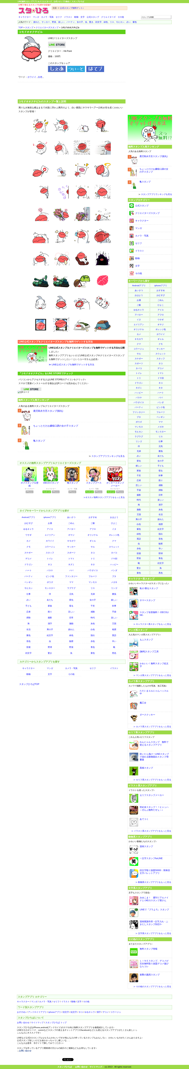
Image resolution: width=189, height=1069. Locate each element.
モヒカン (120, 22)
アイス (50, 529)
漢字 (50, 623)
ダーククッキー (147, 714)
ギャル (93, 541)
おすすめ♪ (21, 1012)
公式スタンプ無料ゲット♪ (72, 8)
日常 (71, 617)
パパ (71, 570)
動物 (76, 17)
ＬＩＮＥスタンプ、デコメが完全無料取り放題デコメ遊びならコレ (154, 963)
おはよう (114, 517)
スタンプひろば (64, 1067)
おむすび (28, 523)
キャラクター (24, 17)
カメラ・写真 (47, 17)
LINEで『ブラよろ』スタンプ (154, 909)
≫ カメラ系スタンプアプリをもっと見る (152, 726)
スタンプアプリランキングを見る (108, 456)
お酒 (50, 523)
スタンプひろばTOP (29, 684)
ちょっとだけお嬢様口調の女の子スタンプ (55, 426)
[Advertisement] (71, 90)
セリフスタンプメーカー (152, 795)
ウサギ (28, 535)
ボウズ (50, 582)
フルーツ (93, 576)
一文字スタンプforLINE (151, 858)
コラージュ (50, 547)
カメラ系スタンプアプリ (141, 681)
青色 (93, 647)
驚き (91, 22)
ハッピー (114, 564)
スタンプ (29, 27)
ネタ (93, 564)
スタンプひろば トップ (56, 1022)
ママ (71, 582)
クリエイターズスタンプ (47, 27)
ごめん (71, 523)
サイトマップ (37, 1022)
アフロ (93, 529)
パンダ (114, 570)
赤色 (93, 641)
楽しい (61, 22)
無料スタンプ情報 (148, 949)
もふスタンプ (146, 639)
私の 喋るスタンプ (149, 588)
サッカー (46, 22)
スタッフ (50, 552)
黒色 (114, 653)
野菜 (54, 22)
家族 (50, 606)
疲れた (36, 22)
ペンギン (28, 582)
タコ (93, 552)
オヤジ (71, 535)
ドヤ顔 (114, 558)
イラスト (68, 17)
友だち (50, 600)
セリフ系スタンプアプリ (141, 732)
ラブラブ (71, 588)
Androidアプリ (28, 517)
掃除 (28, 617)
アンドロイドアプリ (37, 1012)
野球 (50, 647)
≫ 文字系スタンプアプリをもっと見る (153, 933)
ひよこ (114, 523)
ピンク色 (50, 576)
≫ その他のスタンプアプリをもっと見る (152, 986)
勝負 (114, 594)
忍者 (28, 612)
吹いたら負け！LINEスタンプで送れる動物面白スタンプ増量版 (154, 757)
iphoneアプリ (50, 517)
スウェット (114, 547)
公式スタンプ (93, 17)
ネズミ (71, 564)
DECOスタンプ (51, 483)
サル (93, 547)
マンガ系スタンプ (137, 630)
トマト (71, 558)
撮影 (50, 617)
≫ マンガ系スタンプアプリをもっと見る (152, 675)
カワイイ (31, 77)
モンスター (50, 588)
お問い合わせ (23, 1022)
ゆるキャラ (28, 529)
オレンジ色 (114, 535)
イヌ (114, 529)
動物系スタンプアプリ (140, 836)
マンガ (36, 17)
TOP (20, 27)
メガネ (114, 582)
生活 (28, 629)
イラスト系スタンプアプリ (142, 785)
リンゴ (114, 588)
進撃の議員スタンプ (150, 974)
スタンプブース (94, 483)
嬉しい (114, 600)
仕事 (28, 594)
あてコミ (144, 819)
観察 (71, 641)
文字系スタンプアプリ (140, 888)
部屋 (28, 647)
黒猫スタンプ (146, 768)
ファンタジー (71, 576)
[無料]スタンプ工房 (149, 651)
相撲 (114, 629)
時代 (93, 617)
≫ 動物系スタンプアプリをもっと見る (153, 882)
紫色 (135, 22)
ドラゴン (28, 564)
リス (112, 22)
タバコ (114, 552)
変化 (71, 600)
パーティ (70, 22)
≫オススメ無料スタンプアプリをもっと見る (104, 497)
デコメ (28, 558)
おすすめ (93, 517)
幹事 (114, 606)
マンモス (93, 582)
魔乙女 (143, 702)
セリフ (59, 17)
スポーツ (71, 552)
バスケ (50, 570)
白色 (40, 77)
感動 (93, 612)
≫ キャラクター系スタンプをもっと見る (152, 624)
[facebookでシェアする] (57, 71)
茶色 (28, 641)
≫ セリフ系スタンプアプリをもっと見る (152, 780)
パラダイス (93, 570)
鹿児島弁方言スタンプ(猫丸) (48, 411)
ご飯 (93, 523)
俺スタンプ (72, 483)
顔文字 (98, 22)
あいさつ (71, 517)
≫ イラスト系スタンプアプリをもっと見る (151, 831)
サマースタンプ (147, 600)
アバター (71, 529)
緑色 (106, 22)
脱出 (93, 635)
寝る (71, 606)
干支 (93, 606)
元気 (71, 594)
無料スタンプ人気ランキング (33, 400)
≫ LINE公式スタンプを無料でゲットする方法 (71, 364)
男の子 (50, 629)
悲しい (71, 612)
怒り (50, 612)
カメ (28, 541)
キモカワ (71, 541)
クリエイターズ (108, 17)
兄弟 (93, 594)
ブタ (114, 576)
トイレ (50, 558)
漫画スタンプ (146, 846)
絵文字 (50, 635)
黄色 (93, 653)
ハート (28, 570)
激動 (71, 623)
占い (128, 22)
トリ (93, 558)
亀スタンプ (39, 440)
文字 (82, 17)
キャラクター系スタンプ (141, 578)
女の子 (80, 22)
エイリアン (50, 535)
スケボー (28, 552)
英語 (114, 635)
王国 (114, 623)
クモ (28, 547)
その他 (121, 17)
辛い (114, 641)
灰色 (93, 623)
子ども (28, 606)
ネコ (50, 564)
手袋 (114, 612)
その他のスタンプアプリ (141, 939)
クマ (114, 541)
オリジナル (93, 535)
